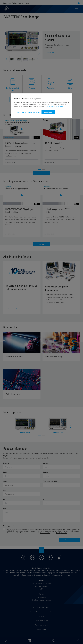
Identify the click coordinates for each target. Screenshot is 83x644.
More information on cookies (54, 106)
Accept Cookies (48, 112)
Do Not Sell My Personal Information (28, 112)
